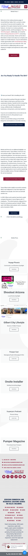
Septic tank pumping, (10, 524)
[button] (25, 6)
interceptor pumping (15, 532)
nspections (11, 526)
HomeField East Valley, (20, 41)
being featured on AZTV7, (12, 34)
